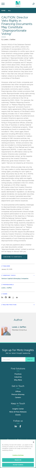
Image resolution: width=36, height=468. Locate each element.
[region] (18, 453)
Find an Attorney (18, 394)
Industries (18, 377)
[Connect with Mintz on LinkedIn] (16, 427)
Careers (18, 397)
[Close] (33, 442)
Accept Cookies (18, 464)
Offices (18, 391)
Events (18, 415)
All (9, 10)
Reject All (18, 460)
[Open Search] (33, 4)
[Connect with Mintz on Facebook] (20, 427)
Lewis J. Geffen (9, 39)
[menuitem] (3, 10)
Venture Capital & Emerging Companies (14, 278)
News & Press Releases (18, 412)
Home (3, 10)
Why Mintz (18, 380)
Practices (18, 374)
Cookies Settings (18, 455)
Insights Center (18, 409)
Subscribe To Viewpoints (12, 256)
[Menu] (3, 4)
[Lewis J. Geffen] (6, 330)
